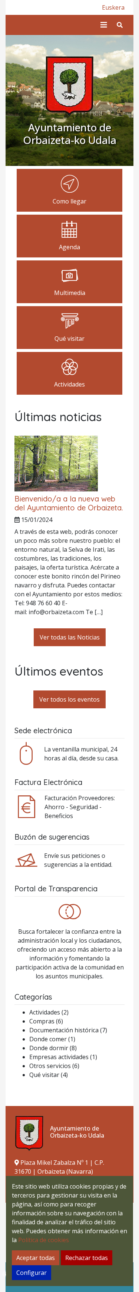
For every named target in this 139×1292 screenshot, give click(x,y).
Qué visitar (44, 1075)
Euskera (113, 7)
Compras (41, 1021)
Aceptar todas (35, 1258)
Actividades (44, 1012)
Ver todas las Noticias (70, 637)
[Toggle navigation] (104, 25)
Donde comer (48, 1039)
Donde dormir (48, 1048)
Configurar (31, 1273)
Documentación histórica (64, 1030)
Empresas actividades (59, 1057)
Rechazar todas (86, 1258)
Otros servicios (50, 1066)
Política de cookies (43, 1240)
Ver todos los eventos (69, 699)
